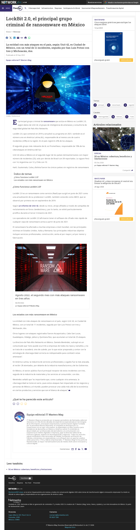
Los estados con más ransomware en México (33, 180)
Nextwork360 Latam (16, 492)
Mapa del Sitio (70, 527)
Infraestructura (47, 8)
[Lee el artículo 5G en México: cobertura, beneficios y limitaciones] (114, 150)
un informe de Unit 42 (28, 206)
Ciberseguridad (34, 8)
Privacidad (36, 483)
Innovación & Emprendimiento (93, 8)
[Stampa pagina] (25, 38)
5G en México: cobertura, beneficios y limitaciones (30, 469)
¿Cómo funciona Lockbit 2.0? (26, 177)
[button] (6, 8)
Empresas (58, 8)
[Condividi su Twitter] (10, 38)
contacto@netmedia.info (59, 515)
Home (8, 32)
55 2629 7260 (54, 517)
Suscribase (24, 478)
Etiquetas (20, 483)
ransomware (49, 121)
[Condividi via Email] (18, 38)
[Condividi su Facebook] (7, 38)
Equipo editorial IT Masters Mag (18, 60)
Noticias (16, 32)
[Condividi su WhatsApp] (29, 38)
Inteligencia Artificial (71, 8)
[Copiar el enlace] (21, 38)
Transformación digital (115, 8)
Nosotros (12, 483)
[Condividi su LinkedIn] (14, 38)
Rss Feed (28, 483)
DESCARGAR (126, 60)
